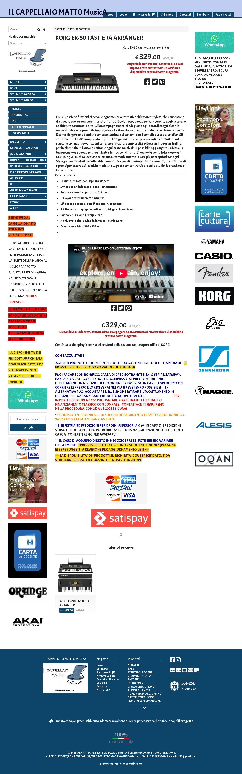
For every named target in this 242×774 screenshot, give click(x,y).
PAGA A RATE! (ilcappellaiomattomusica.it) (213, 85)
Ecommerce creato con (121, 763)
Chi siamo (167, 15)
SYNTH (15, 121)
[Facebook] (172, 661)
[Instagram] (178, 661)
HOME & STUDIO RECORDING (27, 160)
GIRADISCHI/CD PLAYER (23, 190)
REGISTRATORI (19, 196)
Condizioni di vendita (107, 679)
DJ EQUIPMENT (18, 142)
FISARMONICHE (20, 133)
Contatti (185, 15)
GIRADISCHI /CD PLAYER (24, 148)
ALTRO (14, 208)
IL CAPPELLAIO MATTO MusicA (57, 12)
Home (109, 15)
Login (123, 15)
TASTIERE (60, 29)
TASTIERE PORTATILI (79, 29)
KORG (165, 345)
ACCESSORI (17, 178)
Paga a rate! (223, 15)
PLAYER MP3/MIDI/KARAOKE (26, 172)
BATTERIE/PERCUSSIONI (24, 166)
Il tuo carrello (142, 15)
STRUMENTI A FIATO (21, 100)
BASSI (13, 88)
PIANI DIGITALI (20, 115)
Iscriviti (27, 427)
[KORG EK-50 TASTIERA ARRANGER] (87, 95)
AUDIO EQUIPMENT (21, 154)
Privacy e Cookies (105, 676)
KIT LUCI (14, 202)
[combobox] (27, 43)
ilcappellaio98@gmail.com (181, 756)
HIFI (12, 184)
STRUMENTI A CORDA (22, 94)
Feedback (203, 15)
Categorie (102, 669)
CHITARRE (16, 82)
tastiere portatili (143, 345)
